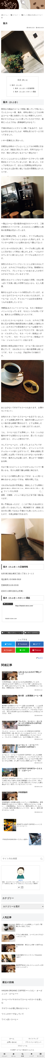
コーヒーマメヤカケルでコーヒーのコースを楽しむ (22, 1001)
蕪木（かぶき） (17, 85)
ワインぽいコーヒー (10, 1019)
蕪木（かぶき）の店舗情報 (24, 88)
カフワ (20, 880)
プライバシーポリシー (33, 1042)
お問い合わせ (12, 1042)
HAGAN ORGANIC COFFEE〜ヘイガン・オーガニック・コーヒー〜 (22, 992)
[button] (41, 859)
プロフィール (22, 1046)
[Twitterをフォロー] (19, 887)
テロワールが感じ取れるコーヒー (15, 1008)
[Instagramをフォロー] (22, 887)
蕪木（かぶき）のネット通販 (25, 92)
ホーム (11, 1039)
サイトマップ (33, 1039)
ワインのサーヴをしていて (13, 1014)
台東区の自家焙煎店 (32, 633)
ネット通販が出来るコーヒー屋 (13, 633)
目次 (19, 80)
